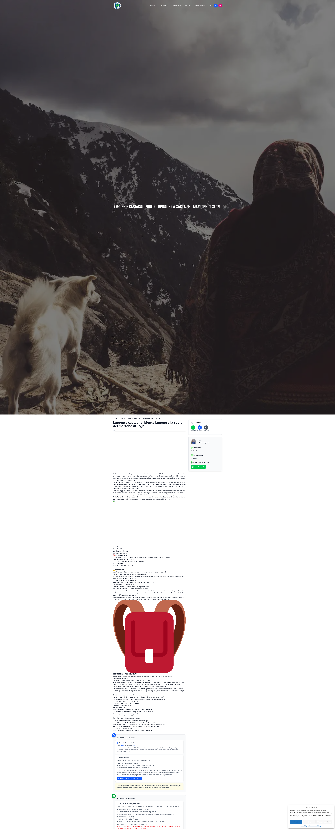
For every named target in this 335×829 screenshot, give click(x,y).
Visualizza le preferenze (324, 822)
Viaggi (187, 6)
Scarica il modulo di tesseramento (129, 778)
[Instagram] (220, 5)
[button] (331, 807)
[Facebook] (216, 6)
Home (115, 418)
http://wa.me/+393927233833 (136, 574)
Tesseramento (199, 6)
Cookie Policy (304, 826)
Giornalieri (176, 6)
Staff (211, 6)
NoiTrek (153, 6)
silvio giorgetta (199, 467)
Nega (309, 822)
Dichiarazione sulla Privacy (314, 826)
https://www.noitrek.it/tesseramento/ (125, 701)
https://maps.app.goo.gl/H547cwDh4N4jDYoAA (128, 561)
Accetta (296, 822)
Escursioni (164, 6)
